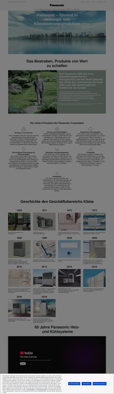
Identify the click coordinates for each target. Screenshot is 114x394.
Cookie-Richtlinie (30, 389)
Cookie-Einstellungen (74, 383)
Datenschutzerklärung (42, 389)
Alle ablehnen (86, 383)
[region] (57, 384)
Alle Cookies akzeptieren (100, 383)
